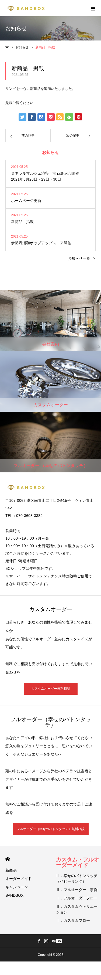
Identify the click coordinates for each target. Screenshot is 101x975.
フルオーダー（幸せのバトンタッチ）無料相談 (51, 829)
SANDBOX (14, 895)
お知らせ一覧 (79, 258)
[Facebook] (39, 941)
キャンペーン (16, 887)
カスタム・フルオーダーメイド (77, 862)
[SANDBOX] (25, 8)
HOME (7, 859)
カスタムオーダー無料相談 (50, 688)
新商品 (11, 870)
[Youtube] (57, 941)
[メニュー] (93, 8)
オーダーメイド (18, 878)
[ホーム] (7, 47)
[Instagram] (46, 941)
